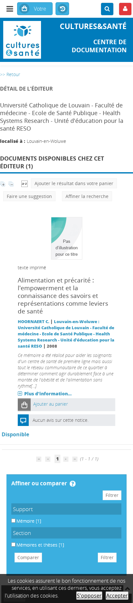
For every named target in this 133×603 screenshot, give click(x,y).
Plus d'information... (48, 393)
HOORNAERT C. (33, 321)
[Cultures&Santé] (22, 40)
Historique (62, 9)
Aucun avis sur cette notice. (60, 420)
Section (22, 533)
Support (23, 509)
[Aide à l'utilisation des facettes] (73, 484)
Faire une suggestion (29, 196)
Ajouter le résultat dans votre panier (74, 183)
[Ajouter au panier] (24, 404)
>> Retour (10, 74)
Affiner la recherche (87, 196)
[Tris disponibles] (24, 183)
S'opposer (89, 595)
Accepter (117, 595)
